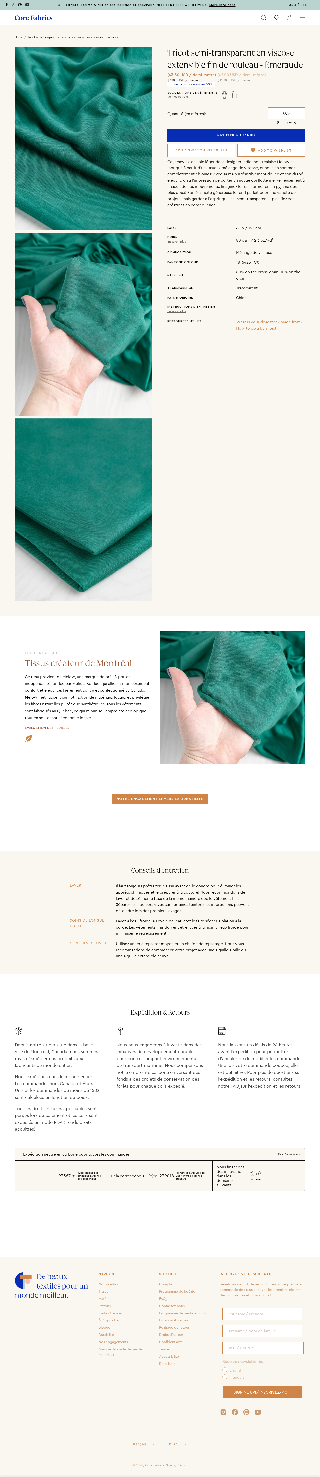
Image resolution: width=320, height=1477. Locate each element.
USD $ (173, 1444)
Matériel (105, 1298)
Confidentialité (171, 1342)
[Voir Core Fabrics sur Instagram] (223, 1412)
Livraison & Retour (173, 1320)
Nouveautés (108, 1284)
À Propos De (109, 1320)
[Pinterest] (20, 5)
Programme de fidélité (177, 1291)
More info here (223, 5)
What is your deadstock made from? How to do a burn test (269, 325)
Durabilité (106, 1334)
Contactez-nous (172, 1305)
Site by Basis (175, 1465)
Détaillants (167, 1363)
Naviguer (108, 1274)
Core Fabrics (154, 1465)
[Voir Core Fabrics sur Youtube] (258, 1412)
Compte (165, 1284)
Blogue (104, 1327)
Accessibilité (169, 1356)
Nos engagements (113, 1342)
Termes (165, 1349)
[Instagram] (12, 5)
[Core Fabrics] (33, 17)
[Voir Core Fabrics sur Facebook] (235, 1412)
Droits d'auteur (171, 1334)
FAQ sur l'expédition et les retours (265, 1086)
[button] (263, 17)
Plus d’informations (289, 1154)
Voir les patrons (178, 96)
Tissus (103, 1291)
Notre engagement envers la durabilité (160, 799)
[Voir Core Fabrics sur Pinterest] (246, 1412)
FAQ (162, 1298)
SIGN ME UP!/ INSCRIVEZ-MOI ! (262, 1392)
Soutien (167, 1274)
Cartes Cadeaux (111, 1313)
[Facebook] (6, 5)
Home (19, 37)
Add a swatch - (201, 150)
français (139, 1444)
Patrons (105, 1305)
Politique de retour (174, 1327)
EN (305, 5)
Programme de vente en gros (183, 1313)
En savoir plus (177, 241)
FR (312, 5)
